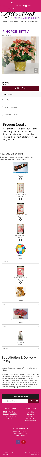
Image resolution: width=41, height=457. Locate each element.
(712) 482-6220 (10, 416)
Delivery (31, 416)
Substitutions (30, 418)
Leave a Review (30, 420)
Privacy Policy (5, 454)
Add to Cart (20, 88)
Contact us (30, 414)
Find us (10, 418)
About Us (31, 412)
